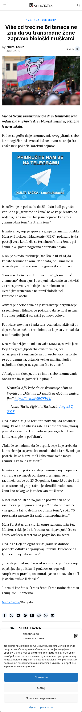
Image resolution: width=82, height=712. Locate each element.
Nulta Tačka (15, 47)
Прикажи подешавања (41, 698)
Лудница (32, 20)
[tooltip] (4, 615)
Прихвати (41, 677)
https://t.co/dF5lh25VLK (32, 398)
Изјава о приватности (41, 707)
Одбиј (41, 688)
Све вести (49, 20)
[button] (76, 636)
